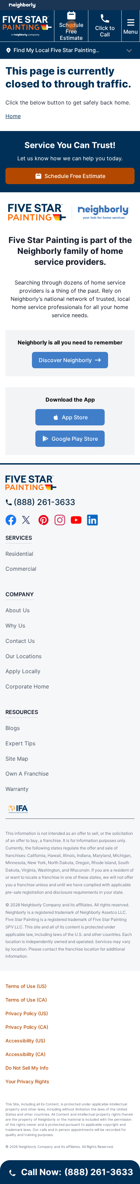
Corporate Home (27, 686)
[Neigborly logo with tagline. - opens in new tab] (105, 212)
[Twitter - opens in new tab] (27, 520)
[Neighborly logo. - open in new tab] (22, 5)
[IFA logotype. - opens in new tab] (18, 809)
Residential (19, 553)
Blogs (12, 728)
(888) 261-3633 (44, 502)
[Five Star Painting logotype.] (70, 482)
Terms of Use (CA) (26, 1000)
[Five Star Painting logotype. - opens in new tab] (37, 212)
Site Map (16, 758)
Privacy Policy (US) (26, 1013)
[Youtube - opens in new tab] (76, 520)
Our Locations (23, 656)
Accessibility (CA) (25, 1054)
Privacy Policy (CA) (26, 1027)
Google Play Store (75, 438)
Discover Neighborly (65, 360)
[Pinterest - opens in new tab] (43, 520)
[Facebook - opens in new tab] (10, 520)
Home (13, 116)
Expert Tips (20, 743)
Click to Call (105, 31)
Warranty (17, 788)
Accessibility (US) (25, 1040)
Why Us (15, 625)
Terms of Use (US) (26, 986)
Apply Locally (22, 671)
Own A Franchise (27, 773)
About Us (17, 610)
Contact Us (20, 640)
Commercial (20, 568)
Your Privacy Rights (27, 1081)
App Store (75, 417)
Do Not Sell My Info (26, 1068)
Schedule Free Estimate (71, 31)
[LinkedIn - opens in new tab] (92, 520)
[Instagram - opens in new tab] (59, 520)
